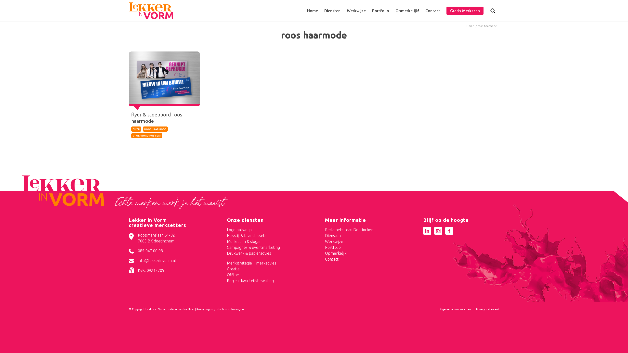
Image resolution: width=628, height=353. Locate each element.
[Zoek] (493, 12)
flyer (136, 129)
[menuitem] (312, 11)
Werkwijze (334, 241)
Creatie (233, 269)
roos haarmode (155, 129)
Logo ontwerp (239, 229)
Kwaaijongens (205, 309)
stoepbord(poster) (147, 135)
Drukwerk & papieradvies (249, 253)
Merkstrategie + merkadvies (251, 263)
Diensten (333, 235)
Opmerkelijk (335, 253)
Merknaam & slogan (244, 241)
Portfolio (333, 247)
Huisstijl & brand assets (246, 235)
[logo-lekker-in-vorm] (151, 11)
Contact (332, 259)
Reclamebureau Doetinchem (350, 229)
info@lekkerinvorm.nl (157, 260)
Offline (233, 275)
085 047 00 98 (150, 251)
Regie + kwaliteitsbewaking (250, 280)
